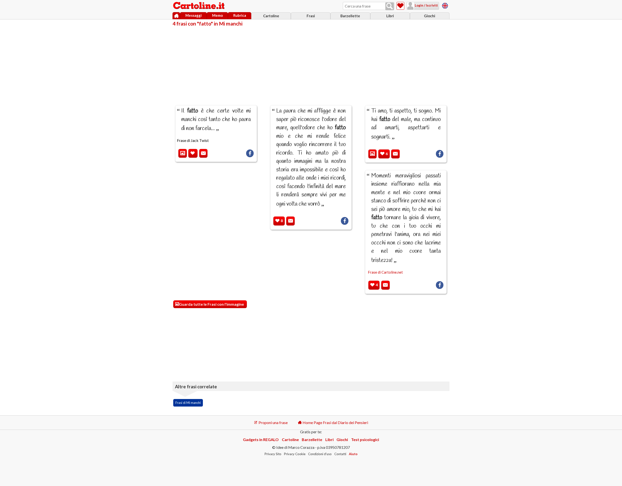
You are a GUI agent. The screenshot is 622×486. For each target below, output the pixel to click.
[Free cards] (445, 5)
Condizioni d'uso (320, 454)
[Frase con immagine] (182, 153)
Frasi (311, 16)
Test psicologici (365, 439)
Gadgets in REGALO (261, 439)
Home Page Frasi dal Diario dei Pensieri (335, 422)
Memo (217, 15)
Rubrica (239, 15)
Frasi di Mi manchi (188, 403)
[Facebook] (250, 153)
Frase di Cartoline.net (385, 272)
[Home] (176, 15)
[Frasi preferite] (400, 6)
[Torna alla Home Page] (199, 6)
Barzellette (350, 16)
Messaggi (193, 15)
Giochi (429, 16)
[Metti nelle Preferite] (193, 153)
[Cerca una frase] (389, 6)
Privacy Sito (273, 454)
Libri (390, 16)
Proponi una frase (273, 422)
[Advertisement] (311, 63)
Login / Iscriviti (426, 5)
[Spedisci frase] (203, 153)
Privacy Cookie (294, 454)
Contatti (340, 454)
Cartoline (271, 16)
